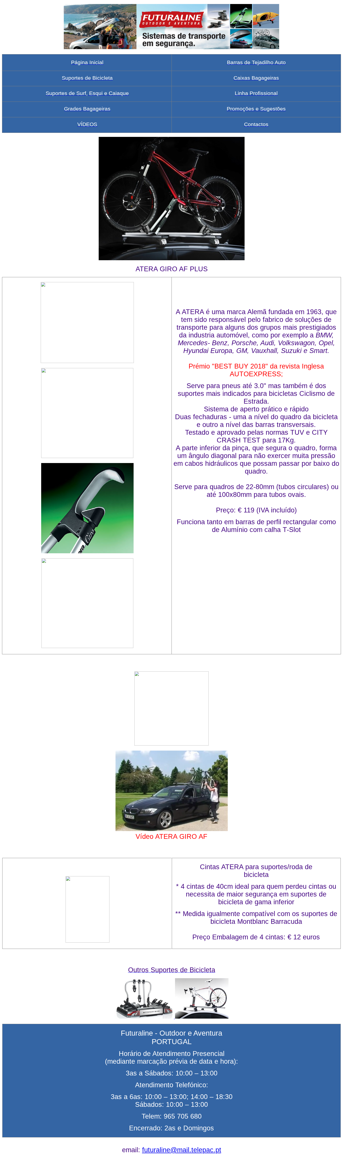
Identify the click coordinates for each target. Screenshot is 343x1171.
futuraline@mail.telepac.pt (181, 1150)
